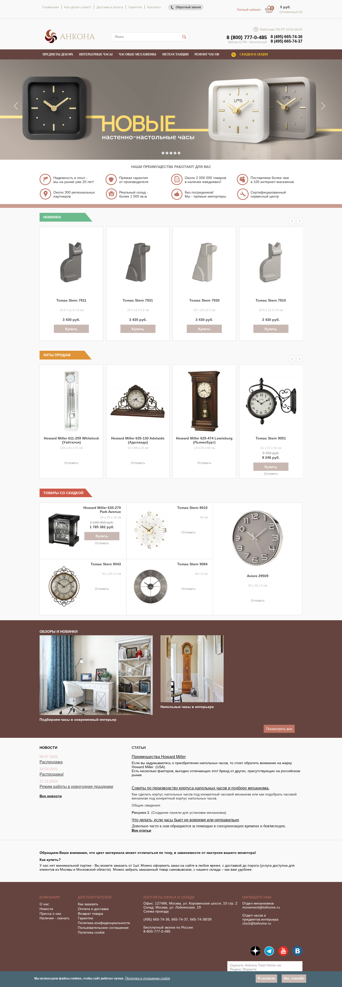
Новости (46, 909)
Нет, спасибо (294, 978)
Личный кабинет (249, 10)
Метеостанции (175, 54)
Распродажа (51, 762)
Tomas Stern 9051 (271, 438)
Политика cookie (91, 932)
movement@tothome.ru (261, 907)
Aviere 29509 (257, 576)
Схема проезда (156, 911)
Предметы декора (58, 54)
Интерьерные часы (96, 54)
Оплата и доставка (93, 909)
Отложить (71, 463)
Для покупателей (94, 897)
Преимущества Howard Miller (159, 757)
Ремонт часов (207, 54)
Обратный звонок (188, 7)
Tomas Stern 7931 (138, 300)
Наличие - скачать (54, 918)
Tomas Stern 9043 (106, 564)
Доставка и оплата (110, 7)
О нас (44, 904)
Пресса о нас (50, 914)
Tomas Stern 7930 (204, 300)
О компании (50, 7)
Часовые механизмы (137, 54)
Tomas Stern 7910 (271, 300)
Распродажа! (52, 774)
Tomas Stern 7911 (71, 300)
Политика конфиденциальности (104, 923)
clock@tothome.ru (256, 923)
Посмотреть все (279, 729)
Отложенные (290, 12)
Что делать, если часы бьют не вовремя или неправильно (185, 820)
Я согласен (266, 978)
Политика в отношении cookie (147, 978)
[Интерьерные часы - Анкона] (70, 42)
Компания (50, 897)
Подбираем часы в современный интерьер (78, 719)
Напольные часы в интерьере (187, 707)
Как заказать (88, 904)
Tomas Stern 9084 (192, 564)
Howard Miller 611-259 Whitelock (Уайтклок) (71, 440)
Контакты (154, 7)
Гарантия (135, 7)
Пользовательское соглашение (103, 928)
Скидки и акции (254, 54)
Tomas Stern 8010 (192, 508)
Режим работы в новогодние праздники (76, 786)
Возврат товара (90, 914)
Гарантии (85, 918)
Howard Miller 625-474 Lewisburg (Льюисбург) (204, 440)
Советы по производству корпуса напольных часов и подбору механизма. (200, 788)
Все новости (51, 796)
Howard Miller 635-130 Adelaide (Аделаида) (137, 440)
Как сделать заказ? (77, 7)
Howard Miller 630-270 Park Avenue (102, 510)
